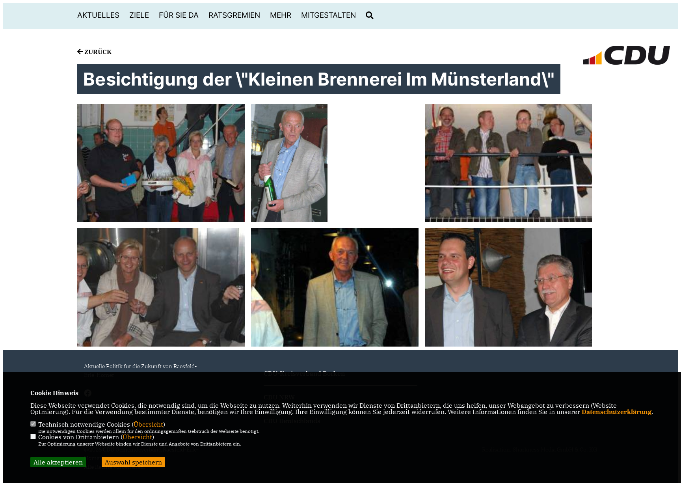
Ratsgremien (234, 15)
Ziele (139, 15)
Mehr (280, 15)
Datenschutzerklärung (616, 412)
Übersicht (148, 424)
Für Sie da (179, 15)
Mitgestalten (328, 15)
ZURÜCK (97, 51)
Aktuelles (98, 15)
